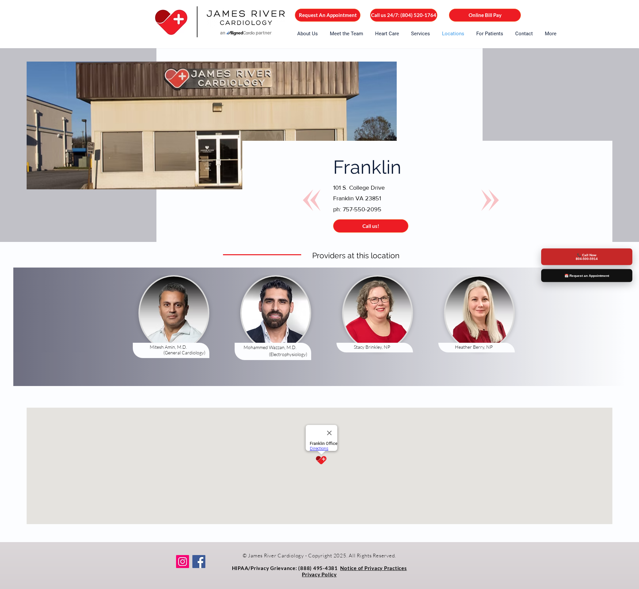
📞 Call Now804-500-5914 (587, 256)
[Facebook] (198, 561)
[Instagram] (182, 561)
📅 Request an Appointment (586, 275)
